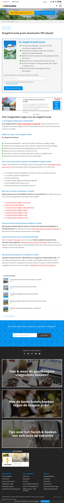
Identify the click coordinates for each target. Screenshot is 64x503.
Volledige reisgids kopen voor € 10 (22, 13)
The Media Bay (6, 496)
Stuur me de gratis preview (45, 13)
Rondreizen (47, 479)
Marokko (17, 240)
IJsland (10, 240)
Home (5, 21)
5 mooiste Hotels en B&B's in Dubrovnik (17, 202)
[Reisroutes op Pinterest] (56, 2)
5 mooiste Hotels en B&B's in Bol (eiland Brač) (19, 208)
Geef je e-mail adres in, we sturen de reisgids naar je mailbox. (21, 75)
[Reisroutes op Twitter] (53, 2)
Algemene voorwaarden (24, 496)
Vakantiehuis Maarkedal (50, 489)
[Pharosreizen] (36, 114)
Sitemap (10, 499)
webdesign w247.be (57, 497)
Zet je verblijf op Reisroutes (30, 484)
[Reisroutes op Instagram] (58, 2)
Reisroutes (9, 5)
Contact (15, 499)
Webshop (16, 1)
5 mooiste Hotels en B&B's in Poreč (16, 213)
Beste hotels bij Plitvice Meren (14, 205)
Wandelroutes (48, 484)
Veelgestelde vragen (7, 484)
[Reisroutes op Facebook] (51, 2)
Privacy (32, 496)
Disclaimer (41, 496)
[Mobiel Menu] (60, 6)
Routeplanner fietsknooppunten (11, 489)
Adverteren (6, 1)
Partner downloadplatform (30, 486)
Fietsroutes (47, 481)
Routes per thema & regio (51, 486)
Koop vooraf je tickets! (8, 481)
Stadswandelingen (49, 476)
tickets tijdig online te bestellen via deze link (45, 229)
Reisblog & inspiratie (8, 486)
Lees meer (36, 501)
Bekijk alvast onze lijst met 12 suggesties (42, 265)
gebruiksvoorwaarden (12, 83)
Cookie (36, 496)
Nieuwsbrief (26, 479)
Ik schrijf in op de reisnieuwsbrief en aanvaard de (20, 82)
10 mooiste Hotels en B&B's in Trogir (16, 218)
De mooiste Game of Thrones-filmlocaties (33, 242)
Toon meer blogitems (9, 316)
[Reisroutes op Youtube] (60, 2)
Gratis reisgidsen (10, 21)
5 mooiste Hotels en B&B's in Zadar (16, 210)
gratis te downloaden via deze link (29, 124)
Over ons (25, 481)
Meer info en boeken (56, 105)
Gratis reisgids (6, 28)
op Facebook (12, 451)
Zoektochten (5, 479)
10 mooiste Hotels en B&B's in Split (16, 215)
